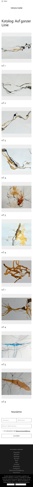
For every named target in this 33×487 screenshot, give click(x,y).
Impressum (16, 472)
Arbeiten (16, 454)
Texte (16, 460)
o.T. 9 (4, 402)
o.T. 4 (4, 178)
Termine (16, 458)
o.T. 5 (4, 364)
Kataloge (16, 456)
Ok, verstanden (10, 484)
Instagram (16, 468)
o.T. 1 (3, 66)
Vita (16, 462)
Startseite (16, 452)
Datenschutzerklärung (16, 470)
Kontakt (16, 464)
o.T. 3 (4, 140)
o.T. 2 (4, 103)
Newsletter (16, 466)
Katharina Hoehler (16, 8)
